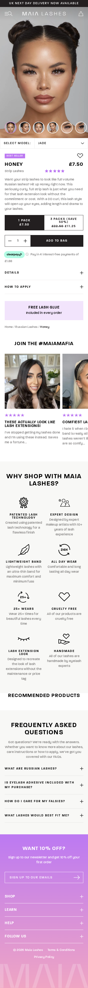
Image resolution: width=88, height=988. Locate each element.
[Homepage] (44, 13)
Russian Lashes (26, 327)
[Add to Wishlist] (80, 155)
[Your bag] (81, 13)
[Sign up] (76, 877)
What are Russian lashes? (31, 768)
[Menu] (9, 14)
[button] (55, 171)
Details (12, 272)
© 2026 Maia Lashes (28, 950)
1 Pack (24, 222)
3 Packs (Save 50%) (63, 223)
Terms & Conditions (61, 950)
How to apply (18, 286)
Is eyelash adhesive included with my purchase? (39, 785)
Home (9, 327)
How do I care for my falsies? (35, 801)
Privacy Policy (44, 957)
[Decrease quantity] (8, 241)
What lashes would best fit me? (37, 815)
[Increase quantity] (27, 241)
